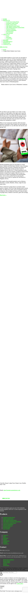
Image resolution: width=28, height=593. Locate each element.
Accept (2, 586)
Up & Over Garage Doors (12, 21)
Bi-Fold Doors (9, 31)
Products (6, 20)
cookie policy (20, 583)
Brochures (8, 37)
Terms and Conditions (8, 559)
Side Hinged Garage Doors (13, 26)
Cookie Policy (6, 562)
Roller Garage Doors (11, 24)
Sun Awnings (9, 33)
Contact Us (7, 44)
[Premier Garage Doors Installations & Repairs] (10, 5)
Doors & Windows (10, 29)
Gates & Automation (11, 30)
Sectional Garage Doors (12, 23)
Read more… (3, 195)
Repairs (5, 40)
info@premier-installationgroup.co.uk (13, 553)
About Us (6, 34)
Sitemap (5, 564)
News (7, 36)
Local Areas (9, 38)
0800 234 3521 (6, 498)
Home (5, 19)
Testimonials (7, 41)
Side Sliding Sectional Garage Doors (15, 27)
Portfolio (6, 43)
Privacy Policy (6, 561)
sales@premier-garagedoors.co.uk (12, 490)
